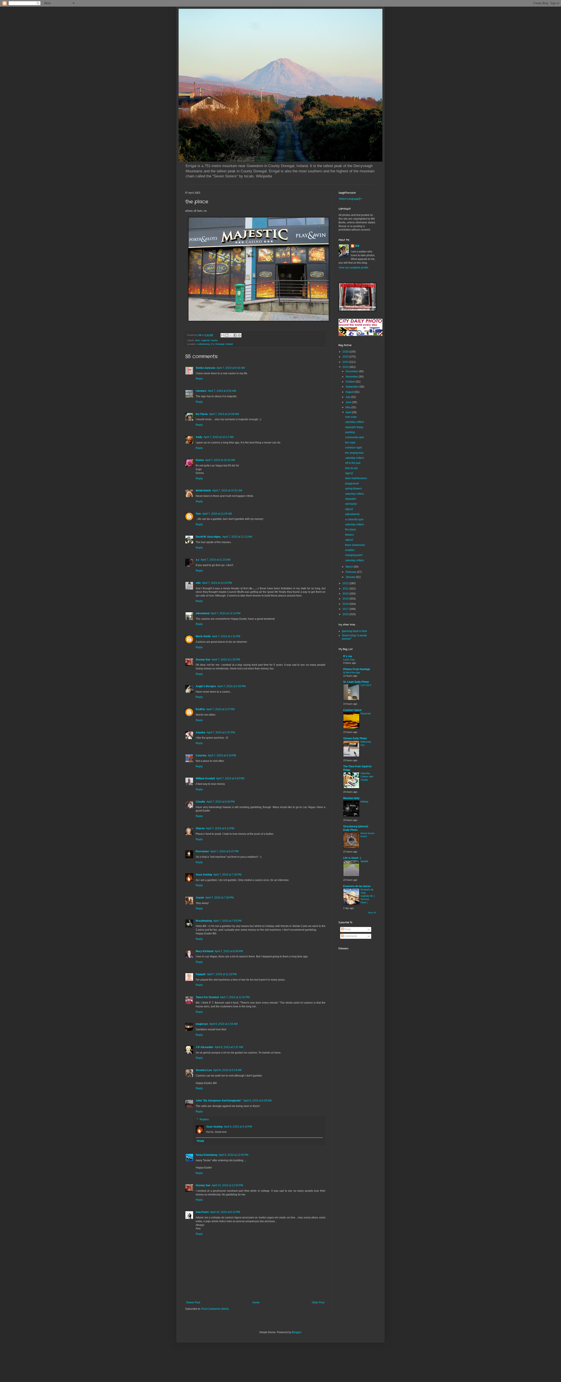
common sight (353, 447)
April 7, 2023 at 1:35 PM (226, 659)
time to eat (351, 468)
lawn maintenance (356, 478)
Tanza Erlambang (206, 1154)
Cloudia (200, 801)
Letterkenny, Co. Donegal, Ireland (215, 344)
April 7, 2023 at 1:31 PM (226, 636)
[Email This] (222, 335)
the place (350, 529)
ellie (198, 582)
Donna (200, 460)
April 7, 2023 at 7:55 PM (227, 920)
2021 (346, 588)
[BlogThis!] (227, 335)
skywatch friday (354, 427)
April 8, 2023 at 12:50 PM (233, 1154)
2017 (346, 609)
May (348, 407)
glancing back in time (354, 631)
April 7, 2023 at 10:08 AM (224, 414)
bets (197, 340)
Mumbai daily (351, 798)
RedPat (200, 709)
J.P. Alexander (204, 1047)
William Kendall (205, 778)
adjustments (352, 514)
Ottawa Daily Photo (355, 738)
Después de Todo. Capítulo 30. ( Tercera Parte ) (367, 896)
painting (350, 432)
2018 (346, 603)
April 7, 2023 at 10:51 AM (227, 490)
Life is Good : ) (352, 858)
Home (256, 1302)
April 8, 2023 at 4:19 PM (238, 1126)
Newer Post (193, 1302)
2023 (346, 367)
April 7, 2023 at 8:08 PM (229, 951)
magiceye (202, 1023)
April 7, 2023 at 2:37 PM (221, 732)
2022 (346, 583)
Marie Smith (203, 636)
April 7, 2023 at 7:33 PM (227, 874)
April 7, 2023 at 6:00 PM (220, 801)
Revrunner (202, 851)
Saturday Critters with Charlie (366, 776)
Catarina (201, 755)
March (350, 566)
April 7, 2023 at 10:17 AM (218, 437)
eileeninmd (202, 613)
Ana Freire (202, 1212)
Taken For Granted (207, 997)
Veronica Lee (204, 1070)
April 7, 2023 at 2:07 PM (220, 709)
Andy (199, 437)
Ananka (200, 732)
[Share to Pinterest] (239, 335)
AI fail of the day (351, 672)
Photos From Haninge (356, 669)
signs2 (349, 473)
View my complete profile (353, 267)
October (351, 381)
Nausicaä (365, 713)
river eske (351, 416)
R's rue (347, 656)
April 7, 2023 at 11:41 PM (235, 997)
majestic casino (209, 340)
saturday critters (354, 422)
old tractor (351, 503)
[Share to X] (231, 335)
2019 (346, 598)
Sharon (200, 828)
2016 (346, 614)
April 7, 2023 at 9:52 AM (222, 390)
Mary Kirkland (204, 951)
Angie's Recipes (206, 686)
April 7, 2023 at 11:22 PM (222, 974)
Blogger (296, 1332)
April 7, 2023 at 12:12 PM (225, 613)
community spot (354, 437)
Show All (372, 913)
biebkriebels (203, 490)
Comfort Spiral (352, 710)
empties (350, 550)
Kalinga (364, 801)
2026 (346, 351)
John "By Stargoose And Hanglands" (219, 1100)
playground (352, 483)
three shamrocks (355, 545)
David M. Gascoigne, (208, 536)
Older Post (318, 1302)
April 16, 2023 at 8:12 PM (225, 1212)
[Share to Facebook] (235, 335)
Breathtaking (204, 920)
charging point (353, 555)
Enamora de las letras (357, 886)
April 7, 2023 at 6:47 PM (224, 851)
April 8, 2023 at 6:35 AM (257, 1100)
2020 (346, 593)
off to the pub (352, 462)
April (349, 412)
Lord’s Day (349, 659)
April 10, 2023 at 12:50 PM (227, 1185)
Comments (350, 936)
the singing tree (354, 452)
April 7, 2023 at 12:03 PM (217, 582)
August (350, 392)
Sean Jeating (204, 874)
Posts (347, 929)
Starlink (364, 861)
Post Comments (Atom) (215, 1308)
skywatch (350, 498)
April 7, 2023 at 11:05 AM (217, 513)
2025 (346, 356)
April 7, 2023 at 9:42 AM (231, 367)
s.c (197, 559)
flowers (349, 534)
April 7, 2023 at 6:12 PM (220, 828)
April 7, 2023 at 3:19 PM (222, 755)
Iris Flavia (202, 414)
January (351, 577)
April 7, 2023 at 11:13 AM (237, 536)
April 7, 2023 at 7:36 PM (219, 897)
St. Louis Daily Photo (356, 681)
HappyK (201, 974)
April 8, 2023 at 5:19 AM (227, 1070)
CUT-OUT (365, 685)
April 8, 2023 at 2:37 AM (229, 1047)
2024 (346, 362)
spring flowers (353, 488)
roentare (201, 390)
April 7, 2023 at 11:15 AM (215, 559)
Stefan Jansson (205, 367)
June (349, 402)
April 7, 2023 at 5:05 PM (230, 778)
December (352, 371)
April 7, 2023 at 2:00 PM (231, 686)
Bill (357, 245)
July (348, 397)
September (352, 386)
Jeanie (200, 897)
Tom (198, 513)
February (351, 572)
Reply (199, 378)
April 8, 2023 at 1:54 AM (223, 1023)
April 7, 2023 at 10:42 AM (220, 460)
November (352, 376)
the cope (350, 442)
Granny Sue (203, 659)
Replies (204, 1119)
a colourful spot (354, 519)
